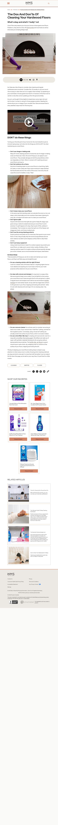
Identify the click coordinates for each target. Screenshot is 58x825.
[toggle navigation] (8, 3)
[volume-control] (30, 80)
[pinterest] (37, 371)
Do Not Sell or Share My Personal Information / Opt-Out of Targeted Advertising (24, 590)
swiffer (26, 365)
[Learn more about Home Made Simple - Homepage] (29, 6)
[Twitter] (40, 371)
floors (39, 365)
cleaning (14, 365)
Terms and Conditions (33, 581)
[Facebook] (33, 371)
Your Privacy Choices (33, 584)
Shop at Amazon (18, 409)
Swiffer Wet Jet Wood (36, 342)
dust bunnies (30, 27)
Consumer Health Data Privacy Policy (15, 581)
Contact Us (9, 579)
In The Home (15, 9)
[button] (29, 122)
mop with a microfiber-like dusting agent (21, 338)
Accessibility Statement (12, 584)
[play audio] (21, 79)
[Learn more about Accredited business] (13, 602)
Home (8, 9)
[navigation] (8, 3)
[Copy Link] (47, 371)
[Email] (44, 371)
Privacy (30, 579)
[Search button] (48, 3)
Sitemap (9, 587)
